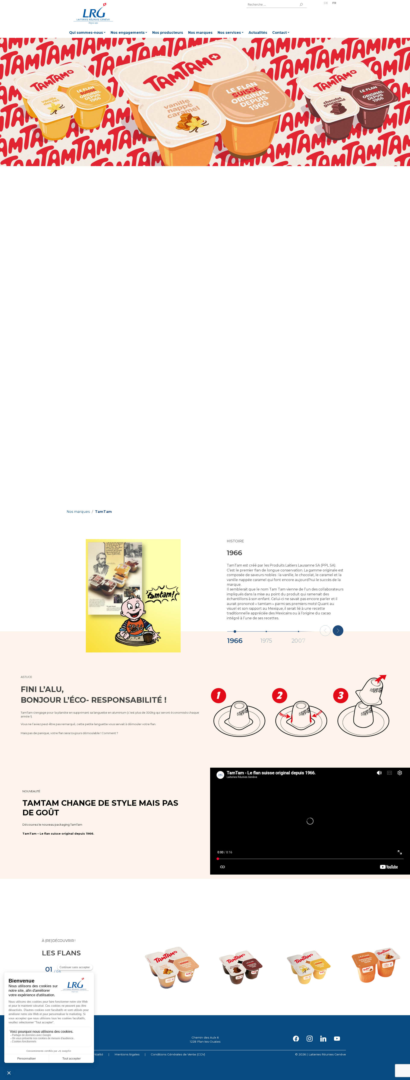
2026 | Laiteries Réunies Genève (322, 1054)
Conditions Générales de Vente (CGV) (178, 1054)
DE (326, 2)
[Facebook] (296, 1038)
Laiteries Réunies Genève (93, 13)
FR (334, 2)
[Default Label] (323, 1038)
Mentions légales (126, 1054)
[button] (87, 33)
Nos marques (78, 512)
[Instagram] (309, 1038)
